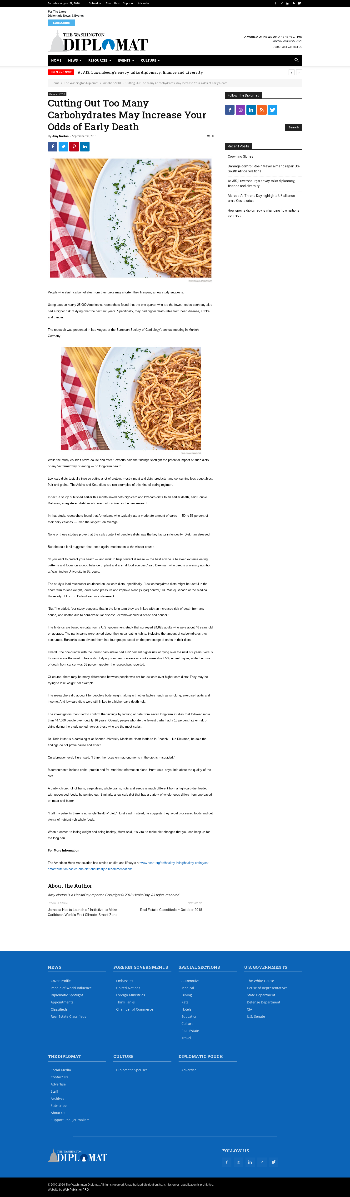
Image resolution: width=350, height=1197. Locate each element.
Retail (185, 1002)
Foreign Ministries (130, 995)
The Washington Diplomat (81, 83)
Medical (187, 988)
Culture (148, 60)
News (73, 60)
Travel (186, 1038)
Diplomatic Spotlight (67, 995)
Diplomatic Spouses (132, 1070)
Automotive (190, 980)
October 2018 (112, 83)
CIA (249, 1009)
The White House (260, 980)
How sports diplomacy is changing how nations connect (264, 213)
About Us (111, 3)
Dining (186, 995)
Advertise (143, 3)
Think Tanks (125, 1002)
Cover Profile (61, 980)
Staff (54, 1091)
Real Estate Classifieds (68, 1016)
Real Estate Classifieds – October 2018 (171, 910)
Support (128, 3)
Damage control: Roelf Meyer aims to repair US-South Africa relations (264, 168)
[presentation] (292, 72)
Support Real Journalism (70, 1120)
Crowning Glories (240, 156)
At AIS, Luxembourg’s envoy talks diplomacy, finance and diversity (140, 72)
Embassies (124, 980)
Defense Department (263, 1002)
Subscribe (95, 3)
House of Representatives (267, 988)
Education (189, 1016)
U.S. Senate (256, 1016)
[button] (296, 60)
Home (56, 60)
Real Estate (190, 1030)
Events (124, 60)
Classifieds (59, 1009)
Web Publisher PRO (76, 1189)
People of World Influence (71, 988)
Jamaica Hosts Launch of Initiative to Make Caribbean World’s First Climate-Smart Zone (82, 912)
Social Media (61, 1070)
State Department (261, 995)
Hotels (186, 1009)
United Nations (128, 988)
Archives (57, 1098)
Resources (98, 60)
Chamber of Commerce (134, 1009)
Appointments (62, 1002)
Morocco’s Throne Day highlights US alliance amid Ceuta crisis (261, 198)
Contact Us (295, 46)
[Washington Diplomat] (98, 41)
